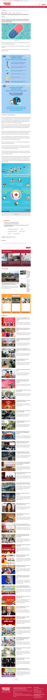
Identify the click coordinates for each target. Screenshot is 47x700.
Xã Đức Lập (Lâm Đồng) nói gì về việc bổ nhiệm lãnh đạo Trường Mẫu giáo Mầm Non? (23, 432)
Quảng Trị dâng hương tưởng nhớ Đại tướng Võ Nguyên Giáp (23, 422)
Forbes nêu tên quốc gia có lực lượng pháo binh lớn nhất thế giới (28, 287)
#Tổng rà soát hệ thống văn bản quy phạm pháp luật (21, 10)
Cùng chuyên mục (7, 251)
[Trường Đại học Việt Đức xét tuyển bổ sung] (8, 373)
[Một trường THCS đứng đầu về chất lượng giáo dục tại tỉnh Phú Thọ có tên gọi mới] (8, 322)
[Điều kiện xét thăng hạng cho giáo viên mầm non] (16, 304)
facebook (7, 237)
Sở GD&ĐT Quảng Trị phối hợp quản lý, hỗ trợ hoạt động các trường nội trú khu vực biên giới (23, 463)
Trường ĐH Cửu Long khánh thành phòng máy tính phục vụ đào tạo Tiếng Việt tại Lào (23, 679)
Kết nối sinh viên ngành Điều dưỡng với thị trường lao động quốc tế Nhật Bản (23, 628)
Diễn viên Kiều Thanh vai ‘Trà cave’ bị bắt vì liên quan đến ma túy (23, 504)
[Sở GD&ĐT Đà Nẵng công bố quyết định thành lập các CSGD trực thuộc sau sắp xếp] (8, 342)
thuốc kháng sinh (22, 231)
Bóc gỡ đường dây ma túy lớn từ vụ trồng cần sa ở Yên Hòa (22, 360)
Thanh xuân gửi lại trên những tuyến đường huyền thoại (22, 514)
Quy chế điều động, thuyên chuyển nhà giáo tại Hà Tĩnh (23, 391)
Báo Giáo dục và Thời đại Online (7, 3)
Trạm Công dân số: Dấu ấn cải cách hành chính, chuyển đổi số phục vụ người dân (22, 380)
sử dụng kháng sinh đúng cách (13, 229)
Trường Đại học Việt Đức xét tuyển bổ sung (23, 370)
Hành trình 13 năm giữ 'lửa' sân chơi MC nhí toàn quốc (23, 648)
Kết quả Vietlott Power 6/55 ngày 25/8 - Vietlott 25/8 (23, 545)
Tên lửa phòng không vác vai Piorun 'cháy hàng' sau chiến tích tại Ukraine (23, 453)
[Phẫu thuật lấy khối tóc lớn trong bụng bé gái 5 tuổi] (26, 257)
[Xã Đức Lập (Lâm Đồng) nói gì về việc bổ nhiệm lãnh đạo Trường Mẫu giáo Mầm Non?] (8, 435)
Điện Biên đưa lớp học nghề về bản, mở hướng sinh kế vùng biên (23, 566)
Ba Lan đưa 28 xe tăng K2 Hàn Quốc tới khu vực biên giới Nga (23, 411)
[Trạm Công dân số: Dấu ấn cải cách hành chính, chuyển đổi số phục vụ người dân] (8, 383)
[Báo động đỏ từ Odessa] (25, 304)
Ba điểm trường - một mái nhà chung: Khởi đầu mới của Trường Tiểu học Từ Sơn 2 (23, 329)
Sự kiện (4, 10)
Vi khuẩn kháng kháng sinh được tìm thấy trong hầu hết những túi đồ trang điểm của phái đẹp (16, 226)
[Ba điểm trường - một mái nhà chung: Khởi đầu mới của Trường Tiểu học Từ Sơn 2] (8, 332)
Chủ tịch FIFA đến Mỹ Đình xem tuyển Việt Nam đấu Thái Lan (23, 659)
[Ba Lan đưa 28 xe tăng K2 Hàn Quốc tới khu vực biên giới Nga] (8, 414)
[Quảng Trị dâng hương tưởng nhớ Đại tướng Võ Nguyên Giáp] (8, 425)
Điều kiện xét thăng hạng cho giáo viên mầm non (15, 313)
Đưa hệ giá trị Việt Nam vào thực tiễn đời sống (23, 494)
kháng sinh (9, 233)
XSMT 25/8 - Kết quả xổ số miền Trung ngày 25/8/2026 (23, 597)
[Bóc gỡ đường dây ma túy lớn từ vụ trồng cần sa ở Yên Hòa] (8, 363)
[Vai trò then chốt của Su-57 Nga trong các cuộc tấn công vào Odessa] (6, 304)
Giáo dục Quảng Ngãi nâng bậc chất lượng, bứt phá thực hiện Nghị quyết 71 (23, 587)
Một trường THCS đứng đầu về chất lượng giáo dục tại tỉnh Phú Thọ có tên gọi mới (23, 319)
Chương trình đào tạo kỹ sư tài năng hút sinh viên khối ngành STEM (22, 442)
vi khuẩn (21, 229)
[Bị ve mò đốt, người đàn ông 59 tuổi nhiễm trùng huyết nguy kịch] (14, 257)
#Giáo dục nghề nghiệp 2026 (10, 10)
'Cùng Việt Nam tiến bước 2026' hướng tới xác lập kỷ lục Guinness (23, 401)
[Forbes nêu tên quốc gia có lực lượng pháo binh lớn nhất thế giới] (23, 285)
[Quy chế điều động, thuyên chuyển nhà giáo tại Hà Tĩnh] (8, 394)
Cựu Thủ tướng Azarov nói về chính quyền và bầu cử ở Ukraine (22, 607)
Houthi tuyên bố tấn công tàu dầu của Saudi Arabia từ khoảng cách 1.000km (23, 483)
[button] (30, 304)
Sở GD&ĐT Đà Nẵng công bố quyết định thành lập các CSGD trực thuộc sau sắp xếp (23, 339)
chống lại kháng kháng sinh (12, 231)
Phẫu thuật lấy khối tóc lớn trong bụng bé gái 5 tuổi (26, 262)
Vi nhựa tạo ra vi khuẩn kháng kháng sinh (11, 222)
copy (14, 237)
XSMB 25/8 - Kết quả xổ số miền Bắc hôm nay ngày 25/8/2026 (22, 556)
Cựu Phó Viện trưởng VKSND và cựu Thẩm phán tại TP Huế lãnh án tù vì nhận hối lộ (23, 350)
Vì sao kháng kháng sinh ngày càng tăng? (11, 223)
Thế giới (3, 285)
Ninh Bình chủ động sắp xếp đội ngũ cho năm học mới (23, 690)
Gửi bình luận (28, 247)
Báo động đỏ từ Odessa (24, 313)
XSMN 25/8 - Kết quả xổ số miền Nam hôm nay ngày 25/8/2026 (23, 618)
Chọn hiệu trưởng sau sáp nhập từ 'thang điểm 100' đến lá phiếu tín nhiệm (23, 669)
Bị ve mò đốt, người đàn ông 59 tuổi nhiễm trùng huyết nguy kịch (13, 263)
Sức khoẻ (4, 13)
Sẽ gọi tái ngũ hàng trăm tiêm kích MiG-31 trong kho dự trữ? (28, 274)
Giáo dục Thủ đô (43, 4)
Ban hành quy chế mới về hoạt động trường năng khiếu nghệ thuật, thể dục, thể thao (22, 535)
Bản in (12, 237)
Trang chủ (2, 7)
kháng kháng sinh (17, 233)
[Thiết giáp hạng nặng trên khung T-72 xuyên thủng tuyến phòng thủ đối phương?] (10, 276)
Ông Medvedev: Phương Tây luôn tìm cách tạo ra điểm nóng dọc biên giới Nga (23, 576)
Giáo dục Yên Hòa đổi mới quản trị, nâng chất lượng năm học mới (23, 473)
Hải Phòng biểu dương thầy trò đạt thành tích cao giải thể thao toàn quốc (23, 525)
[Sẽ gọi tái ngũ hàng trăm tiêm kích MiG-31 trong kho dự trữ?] (23, 273)
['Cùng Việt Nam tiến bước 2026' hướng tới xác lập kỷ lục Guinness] (8, 404)
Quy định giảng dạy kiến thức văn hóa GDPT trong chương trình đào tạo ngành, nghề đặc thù (23, 638)
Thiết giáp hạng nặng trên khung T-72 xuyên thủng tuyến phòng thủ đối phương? (10, 284)
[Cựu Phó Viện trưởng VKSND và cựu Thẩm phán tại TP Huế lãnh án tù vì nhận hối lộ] (8, 352)
